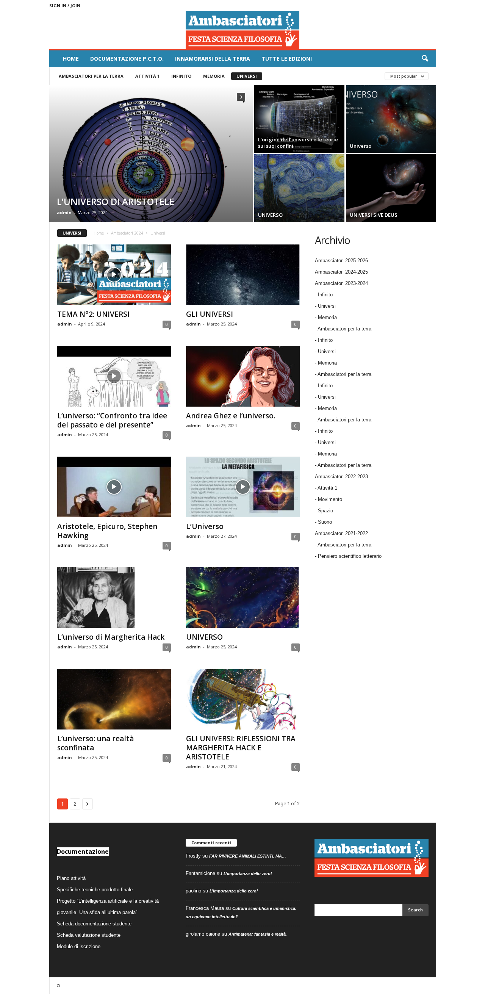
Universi (246, 76)
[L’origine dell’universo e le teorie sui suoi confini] (299, 119)
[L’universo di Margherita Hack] (114, 597)
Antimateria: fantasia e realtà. (257, 934)
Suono (325, 522)
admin (64, 212)
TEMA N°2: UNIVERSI (93, 314)
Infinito (181, 76)
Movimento (330, 499)
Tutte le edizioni (286, 58)
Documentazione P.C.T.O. (127, 58)
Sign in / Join (64, 5)
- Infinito (324, 294)
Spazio (325, 510)
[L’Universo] (243, 487)
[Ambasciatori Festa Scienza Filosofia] (242, 30)
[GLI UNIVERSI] (243, 274)
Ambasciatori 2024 (127, 233)
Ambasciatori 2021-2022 (341, 533)
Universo (360, 145)
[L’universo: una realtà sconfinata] (114, 699)
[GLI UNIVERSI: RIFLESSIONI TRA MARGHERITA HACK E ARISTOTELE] (243, 699)
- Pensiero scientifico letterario (348, 556)
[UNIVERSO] (299, 188)
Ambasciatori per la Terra (91, 76)
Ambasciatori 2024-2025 (341, 272)
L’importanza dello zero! (248, 873)
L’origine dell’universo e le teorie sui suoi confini (298, 142)
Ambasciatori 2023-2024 (341, 283)
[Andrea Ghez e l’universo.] (243, 376)
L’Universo (205, 526)
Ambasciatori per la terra (344, 545)
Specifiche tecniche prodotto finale (95, 889)
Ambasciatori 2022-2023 (341, 476)
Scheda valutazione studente (88, 935)
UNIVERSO (270, 214)
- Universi (325, 306)
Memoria (214, 76)
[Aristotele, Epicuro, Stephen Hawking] (114, 487)
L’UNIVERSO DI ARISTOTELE (115, 201)
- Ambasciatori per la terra (343, 329)
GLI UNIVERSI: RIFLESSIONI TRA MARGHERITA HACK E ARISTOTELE (241, 748)
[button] (424, 58)
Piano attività (71, 878)
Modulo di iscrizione (78, 946)
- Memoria (326, 317)
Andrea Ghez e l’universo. (230, 416)
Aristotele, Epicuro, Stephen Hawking (107, 530)
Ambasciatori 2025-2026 (341, 260)
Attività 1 (147, 76)
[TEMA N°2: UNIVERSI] (114, 274)
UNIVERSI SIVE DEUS (373, 214)
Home (71, 58)
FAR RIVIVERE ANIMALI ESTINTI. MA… (247, 856)
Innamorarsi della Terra (212, 58)
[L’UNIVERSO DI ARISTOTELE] (151, 153)
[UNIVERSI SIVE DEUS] (391, 188)
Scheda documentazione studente (94, 924)
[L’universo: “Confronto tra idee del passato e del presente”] (114, 376)
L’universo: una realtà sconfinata (95, 743)
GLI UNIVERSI (209, 314)
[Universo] (391, 119)
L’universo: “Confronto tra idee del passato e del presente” (112, 420)
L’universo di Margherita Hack (110, 637)
